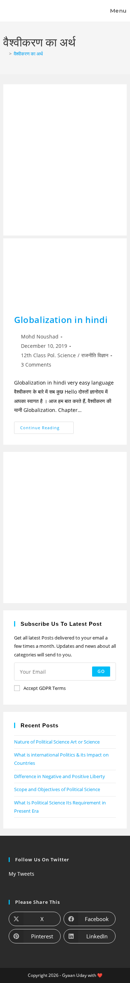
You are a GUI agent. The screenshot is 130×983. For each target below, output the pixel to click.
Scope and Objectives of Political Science (57, 789)
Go (101, 671)
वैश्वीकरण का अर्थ (28, 53)
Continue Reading (47, 426)
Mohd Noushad (39, 336)
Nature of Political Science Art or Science (57, 742)
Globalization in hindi (61, 320)
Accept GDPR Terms (44, 688)
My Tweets (21, 873)
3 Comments (36, 364)
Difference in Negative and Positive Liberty (59, 776)
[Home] (5, 53)
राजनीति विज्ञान (94, 355)
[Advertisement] (65, 160)
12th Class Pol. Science (48, 355)
